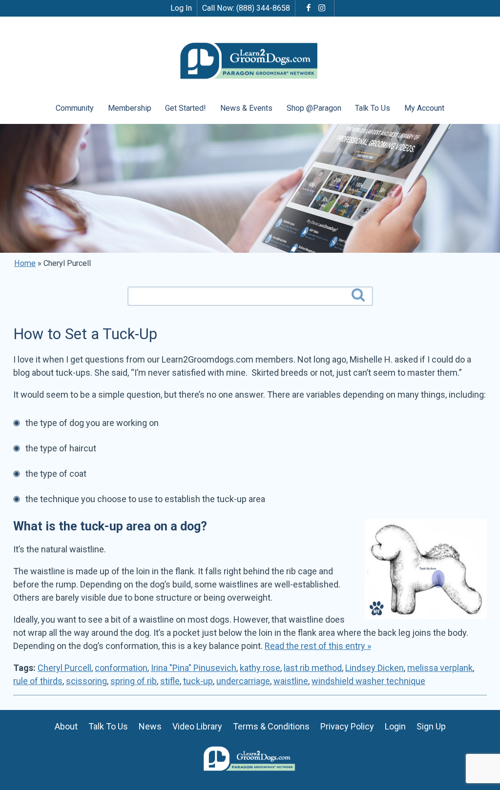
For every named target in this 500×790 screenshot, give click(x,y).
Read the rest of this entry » (318, 646)
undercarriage (243, 681)
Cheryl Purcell (64, 668)
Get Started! (185, 108)
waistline (290, 681)
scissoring (86, 681)
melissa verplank (440, 668)
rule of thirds (37, 681)
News (150, 726)
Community (75, 108)
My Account (424, 108)
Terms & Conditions (271, 726)
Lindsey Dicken (374, 668)
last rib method (313, 668)
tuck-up (198, 681)
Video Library (197, 726)
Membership (129, 108)
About (66, 726)
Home (25, 263)
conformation (121, 668)
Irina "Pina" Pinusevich (193, 668)
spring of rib (133, 681)
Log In (181, 8)
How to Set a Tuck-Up (85, 334)
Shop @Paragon (314, 108)
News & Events (246, 108)
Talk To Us (372, 108)
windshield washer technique (368, 681)
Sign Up (431, 726)
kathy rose (260, 668)
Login (395, 726)
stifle (170, 681)
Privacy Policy (347, 726)
